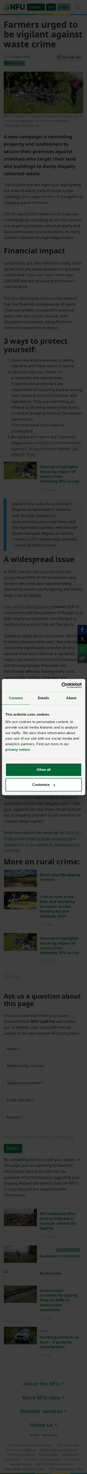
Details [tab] (43, 698)
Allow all (44, 770)
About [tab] (71, 698)
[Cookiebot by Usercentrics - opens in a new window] (62, 685)
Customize (41, 785)
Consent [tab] (16, 698)
